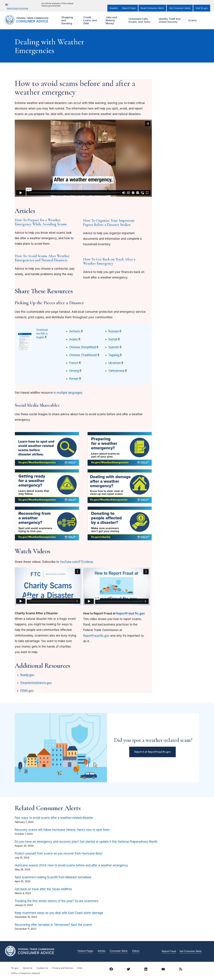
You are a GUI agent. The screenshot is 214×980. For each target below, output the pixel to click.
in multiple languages (68, 392)
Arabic (73, 339)
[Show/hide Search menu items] (205, 20)
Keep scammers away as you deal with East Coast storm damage (59, 912)
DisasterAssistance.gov (36, 682)
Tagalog (113, 355)
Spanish (113, 347)
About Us (27, 968)
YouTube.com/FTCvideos (76, 561)
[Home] (30, 22)
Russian (113, 331)
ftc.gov (15, 968)
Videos (135, 951)
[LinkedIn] (145, 969)
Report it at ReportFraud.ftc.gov (152, 751)
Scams (192, 20)
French (73, 363)
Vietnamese (116, 370)
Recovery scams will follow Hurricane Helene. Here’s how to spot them (62, 829)
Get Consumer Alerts (179, 8)
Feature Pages (85, 951)
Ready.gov (27, 675)
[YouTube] (163, 969)
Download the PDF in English (42, 333)
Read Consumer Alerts (152, 8)
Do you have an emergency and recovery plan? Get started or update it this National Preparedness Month (86, 841)
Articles (101, 951)
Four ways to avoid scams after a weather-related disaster (54, 817)
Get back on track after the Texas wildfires (43, 889)
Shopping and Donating (67, 20)
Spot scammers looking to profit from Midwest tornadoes (53, 877)
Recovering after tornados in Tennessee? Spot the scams (53, 924)
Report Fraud (129, 8)
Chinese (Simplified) (82, 347)
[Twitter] (128, 969)
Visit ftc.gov (202, 8)
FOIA (79, 968)
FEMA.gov (27, 690)
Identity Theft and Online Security (169, 20)
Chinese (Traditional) (83, 355)
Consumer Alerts (119, 951)
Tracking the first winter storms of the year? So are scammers (56, 901)
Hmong (74, 370)
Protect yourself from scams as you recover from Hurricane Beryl (58, 853)
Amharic (74, 331)
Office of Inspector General (25, 973)
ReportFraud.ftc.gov (96, 635)
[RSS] (180, 969)
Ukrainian (114, 363)
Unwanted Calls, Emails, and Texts (139, 20)
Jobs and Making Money (111, 20)
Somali (112, 339)
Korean (74, 378)
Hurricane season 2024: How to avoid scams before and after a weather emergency (71, 865)
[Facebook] (111, 969)
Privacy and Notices (62, 968)
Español (114, 8)
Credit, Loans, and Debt (90, 20)
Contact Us (42, 968)
